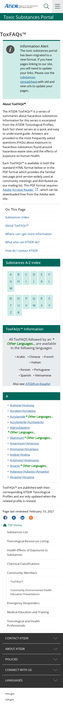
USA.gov (9, 699)
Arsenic (15, 466)
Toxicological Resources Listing (28, 541)
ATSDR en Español (38, 384)
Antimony (16, 460)
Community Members (22, 573)
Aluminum (17, 438)
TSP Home (15, 525)
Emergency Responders (23, 603)
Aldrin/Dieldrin (20, 428)
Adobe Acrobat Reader (21, 190)
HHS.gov (9, 693)
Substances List (17, 532)
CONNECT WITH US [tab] (18, 670)
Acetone (15, 405)
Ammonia (16, 449)
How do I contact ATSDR (21, 251)
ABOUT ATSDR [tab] (15, 649)
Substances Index (17, 217)
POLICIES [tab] (11, 659)
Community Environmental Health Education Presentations (31, 592)
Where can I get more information (28, 234)
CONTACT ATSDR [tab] (17, 638)
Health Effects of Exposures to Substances (27, 552)
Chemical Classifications (23, 564)
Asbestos (16, 472)
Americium (17, 443)
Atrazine (15, 477)
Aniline (14, 455)
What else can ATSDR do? (22, 242)
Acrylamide (17, 417)
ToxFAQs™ (16, 581)
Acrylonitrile (18, 422)
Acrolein (15, 411)
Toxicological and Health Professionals (23, 623)
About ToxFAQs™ (17, 226)
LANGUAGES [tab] (13, 680)
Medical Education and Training (28, 612)
